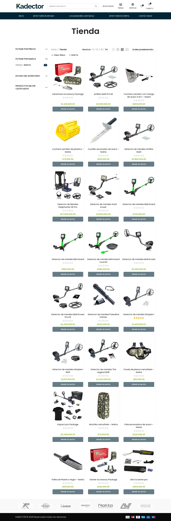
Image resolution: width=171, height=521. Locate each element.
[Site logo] (30, 6)
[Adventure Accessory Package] (67, 75)
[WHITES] (45, 506)
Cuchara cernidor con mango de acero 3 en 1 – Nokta (139, 95)
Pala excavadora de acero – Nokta (138, 426)
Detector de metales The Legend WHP (103, 371)
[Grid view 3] (122, 49)
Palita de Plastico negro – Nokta (68, 479)
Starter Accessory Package (103, 479)
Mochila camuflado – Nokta (103, 424)
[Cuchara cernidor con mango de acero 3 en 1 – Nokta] (138, 75)
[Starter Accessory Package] (103, 460)
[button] (68, 109)
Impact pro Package (67, 424)
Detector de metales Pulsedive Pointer (103, 316)
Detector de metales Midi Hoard (139, 204)
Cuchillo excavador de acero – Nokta (103, 150)
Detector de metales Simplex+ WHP (67, 371)
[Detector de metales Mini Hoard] (67, 240)
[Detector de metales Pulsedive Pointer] (103, 295)
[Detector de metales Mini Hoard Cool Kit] (103, 240)
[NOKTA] (106, 506)
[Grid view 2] (117, 49)
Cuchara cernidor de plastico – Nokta (68, 150)
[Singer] (85, 506)
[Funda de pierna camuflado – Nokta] (138, 350)
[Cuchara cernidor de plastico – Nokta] (67, 130)
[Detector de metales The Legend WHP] (103, 350)
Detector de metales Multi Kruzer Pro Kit (67, 316)
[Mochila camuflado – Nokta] (103, 405)
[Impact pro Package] (67, 405)
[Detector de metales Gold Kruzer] (103, 185)
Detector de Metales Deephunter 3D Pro (68, 205)
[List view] (113, 49)
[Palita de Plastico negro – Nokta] (67, 460)
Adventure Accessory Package (68, 94)
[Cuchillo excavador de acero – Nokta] (103, 130)
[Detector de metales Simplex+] (138, 295)
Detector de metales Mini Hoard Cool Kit (103, 260)
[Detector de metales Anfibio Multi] (138, 130)
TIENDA (121, 8)
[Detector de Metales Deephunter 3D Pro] (67, 185)
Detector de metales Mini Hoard (68, 259)
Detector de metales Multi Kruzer (138, 259)
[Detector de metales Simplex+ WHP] (67, 350)
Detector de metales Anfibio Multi (138, 150)
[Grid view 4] (127, 49)
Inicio (54, 49)
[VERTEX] (65, 506)
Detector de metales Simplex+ (138, 314)
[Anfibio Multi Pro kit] (103, 75)
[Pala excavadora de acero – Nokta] (138, 405)
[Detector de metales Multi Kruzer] (138, 240)
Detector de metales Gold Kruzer (103, 205)
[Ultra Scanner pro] (138, 460)
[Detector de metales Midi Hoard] (138, 185)
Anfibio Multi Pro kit (103, 94)
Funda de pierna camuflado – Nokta (139, 371)
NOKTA (74, 55)
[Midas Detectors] (145, 506)
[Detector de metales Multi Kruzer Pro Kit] (67, 295)
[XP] (25, 506)
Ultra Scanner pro (139, 479)
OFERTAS (132, 8)
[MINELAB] (126, 506)
